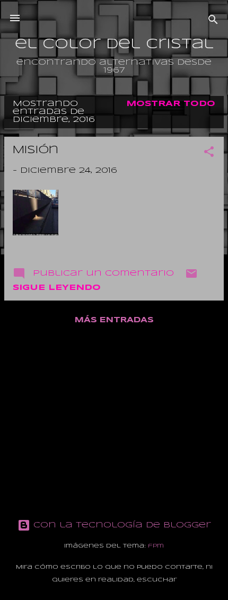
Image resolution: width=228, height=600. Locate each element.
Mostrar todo (170, 104)
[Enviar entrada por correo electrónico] (191, 277)
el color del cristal (114, 44)
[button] (209, 153)
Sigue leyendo (57, 288)
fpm (156, 546)
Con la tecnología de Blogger (120, 525)
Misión (35, 150)
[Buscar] (213, 21)
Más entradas (114, 320)
